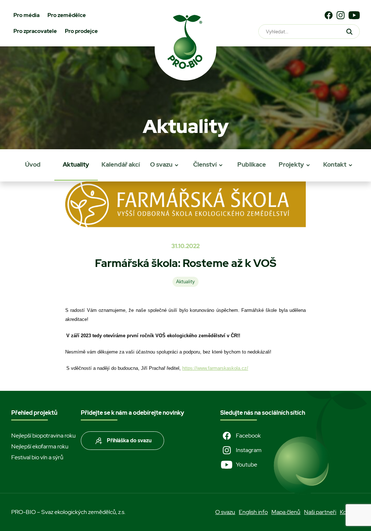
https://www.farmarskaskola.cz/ (215, 368)
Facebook (248, 435)
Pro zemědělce (66, 15)
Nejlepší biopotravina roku (43, 435)
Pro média (26, 15)
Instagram (249, 450)
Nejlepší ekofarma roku (39, 446)
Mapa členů (285, 512)
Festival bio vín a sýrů (37, 457)
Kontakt (334, 164)
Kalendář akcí (120, 164)
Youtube (246, 464)
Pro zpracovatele (35, 31)
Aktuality (76, 164)
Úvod (33, 164)
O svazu (161, 164)
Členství (205, 164)
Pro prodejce (81, 31)
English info (253, 512)
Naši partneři (320, 512)
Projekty (291, 164)
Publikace (251, 164)
